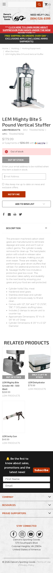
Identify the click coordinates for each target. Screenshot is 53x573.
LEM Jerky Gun (9, 436)
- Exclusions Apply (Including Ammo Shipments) (26, 38)
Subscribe (41, 470)
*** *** (26, 30)
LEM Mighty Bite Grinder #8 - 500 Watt (10, 385)
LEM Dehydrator (36, 382)
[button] (26, 143)
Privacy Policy (27, 565)
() (47, 4)
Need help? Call (40, 16)
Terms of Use (44, 562)
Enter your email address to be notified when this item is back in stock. (25, 168)
